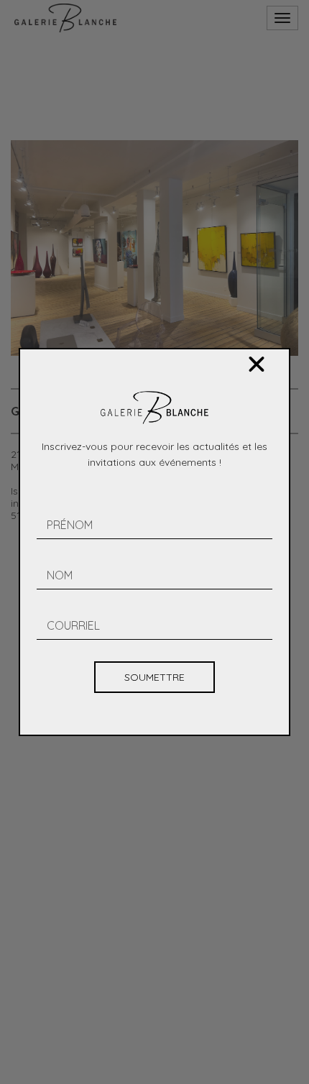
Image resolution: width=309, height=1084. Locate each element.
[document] (154, 542)
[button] (256, 364)
